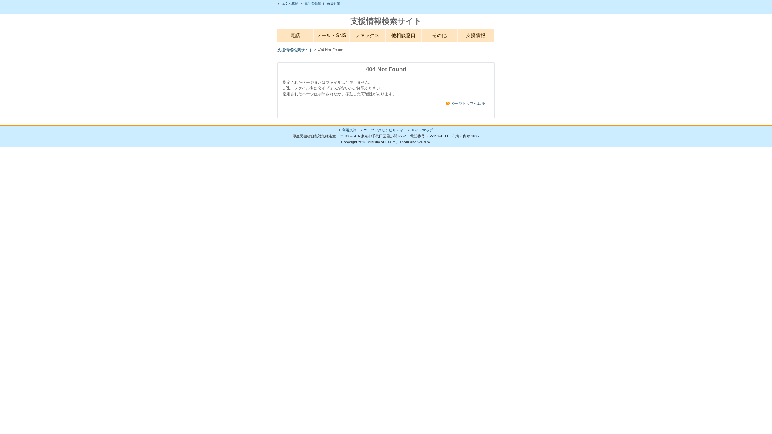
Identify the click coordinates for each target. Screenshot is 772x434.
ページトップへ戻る (468, 103)
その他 (439, 35)
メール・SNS (331, 35)
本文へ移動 (290, 3)
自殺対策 (333, 3)
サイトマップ (421, 130)
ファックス (367, 35)
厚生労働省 (312, 3)
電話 (295, 35)
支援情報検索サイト (386, 21)
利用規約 (349, 130)
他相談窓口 (403, 35)
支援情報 (475, 35)
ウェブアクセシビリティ (383, 130)
